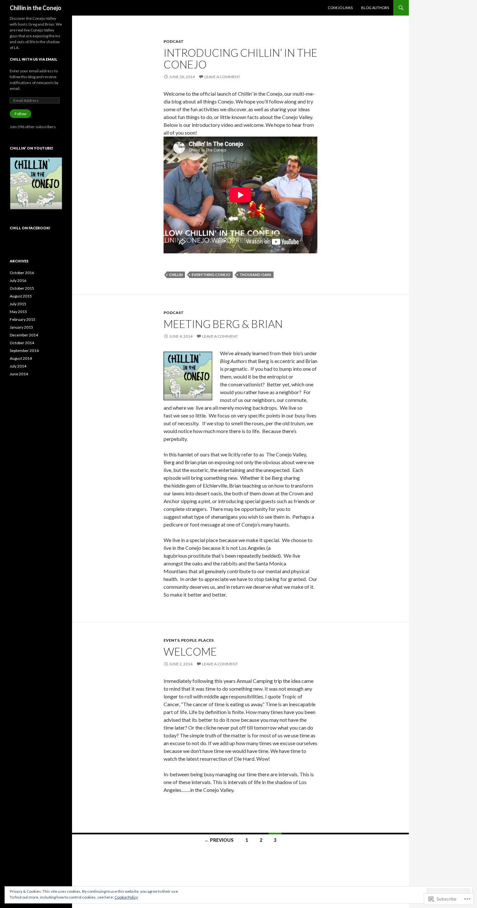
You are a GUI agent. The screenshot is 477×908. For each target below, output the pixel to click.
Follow (20, 113)
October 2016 (22, 272)
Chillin (176, 274)
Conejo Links (340, 8)
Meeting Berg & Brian (223, 323)
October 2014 (22, 342)
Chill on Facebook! (30, 228)
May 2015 (18, 311)
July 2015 (18, 303)
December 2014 (24, 335)
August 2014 (21, 358)
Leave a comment (222, 76)
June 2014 (19, 373)
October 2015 (22, 288)
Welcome (190, 651)
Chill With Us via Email (33, 59)
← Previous (219, 840)
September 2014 (24, 350)
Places (206, 640)
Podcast (174, 41)
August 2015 (21, 296)
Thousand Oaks (255, 274)
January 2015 (21, 327)
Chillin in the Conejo (35, 7)
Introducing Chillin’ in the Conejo (240, 58)
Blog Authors (375, 8)
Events (171, 640)
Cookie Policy (126, 897)
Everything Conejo (211, 274)
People (189, 640)
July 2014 (18, 366)
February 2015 (22, 319)
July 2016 (18, 280)
